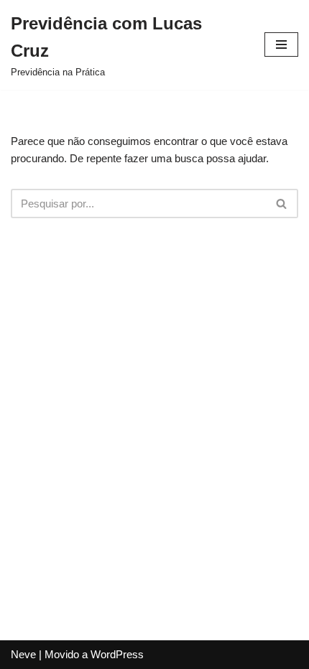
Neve (23, 654)
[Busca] (282, 203)
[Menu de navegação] (281, 44)
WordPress (117, 654)
